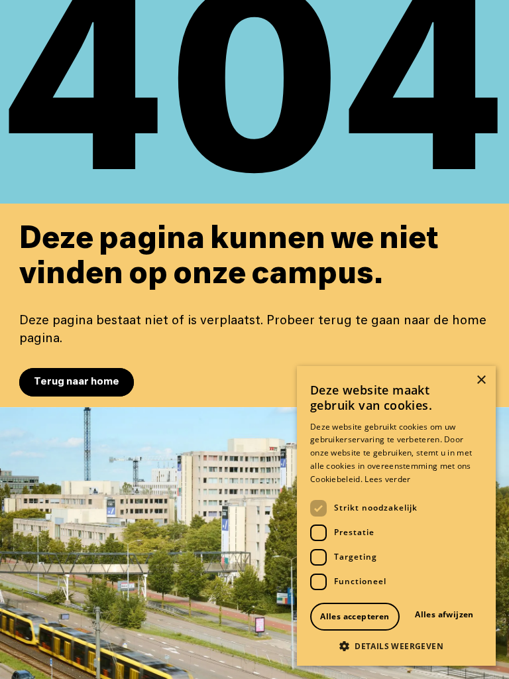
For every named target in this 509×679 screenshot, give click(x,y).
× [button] (481, 380)
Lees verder (387, 479)
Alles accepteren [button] (354, 616)
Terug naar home (76, 382)
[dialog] (396, 516)
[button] (396, 645)
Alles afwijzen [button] (444, 614)
